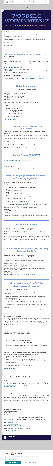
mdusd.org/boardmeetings (10, 385)
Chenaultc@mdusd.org (12, 422)
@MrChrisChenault (12, 430)
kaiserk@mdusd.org (21, 323)
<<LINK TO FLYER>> (8, 70)
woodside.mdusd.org (13, 424)
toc (2, 10)
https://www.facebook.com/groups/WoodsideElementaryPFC (17, 160)
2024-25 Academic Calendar (10, 119)
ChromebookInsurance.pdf (10, 368)
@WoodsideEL (11, 428)
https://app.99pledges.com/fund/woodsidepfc (14, 67)
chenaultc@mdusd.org (25, 204)
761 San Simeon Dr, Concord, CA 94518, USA (19, 425)
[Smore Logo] (10, 2)
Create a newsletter (13, 462)
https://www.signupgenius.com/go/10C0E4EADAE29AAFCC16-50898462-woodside (27, 78)
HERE (7, 147)
